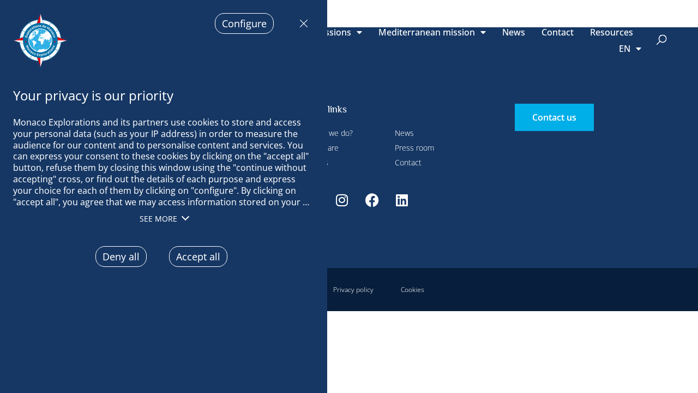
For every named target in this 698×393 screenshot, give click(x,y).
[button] (662, 41)
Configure (244, 23)
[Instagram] (342, 199)
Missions (333, 32)
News (513, 32)
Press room (414, 147)
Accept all (198, 256)
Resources (611, 32)
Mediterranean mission (426, 32)
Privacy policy (353, 289)
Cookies (412, 289)
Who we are (318, 147)
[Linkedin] (402, 199)
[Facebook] (372, 199)
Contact (557, 32)
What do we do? (325, 133)
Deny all (301, 23)
